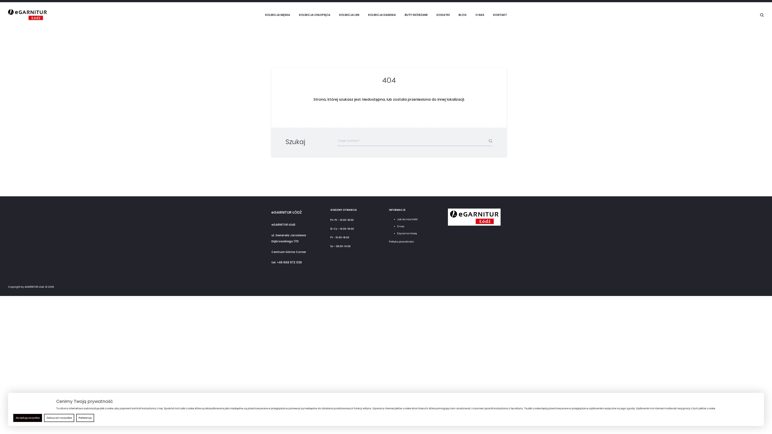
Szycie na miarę (407, 233)
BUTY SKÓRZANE (416, 15)
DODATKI (443, 15)
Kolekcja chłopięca (314, 15)
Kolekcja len (349, 15)
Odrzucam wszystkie (59, 418)
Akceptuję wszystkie (28, 418)
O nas (479, 15)
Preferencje (85, 418)
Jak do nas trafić (407, 219)
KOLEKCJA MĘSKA (277, 15)
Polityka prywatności (401, 241)
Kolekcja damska (382, 15)
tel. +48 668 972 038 (286, 262)
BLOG (463, 15)
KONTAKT (500, 15)
